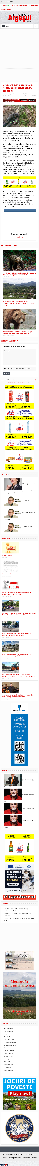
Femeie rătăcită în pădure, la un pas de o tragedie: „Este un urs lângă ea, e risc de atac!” (19, 274)
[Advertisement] (19, 48)
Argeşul (6, 1034)
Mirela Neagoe (8, 1064)
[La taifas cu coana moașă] (13, 820)
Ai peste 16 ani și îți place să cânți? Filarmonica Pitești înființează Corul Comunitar (17, 696)
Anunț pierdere (7, 555)
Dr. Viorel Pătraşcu (9, 1048)
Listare (28, 95)
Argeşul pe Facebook (14, 1158)
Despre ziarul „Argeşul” (30, 1158)
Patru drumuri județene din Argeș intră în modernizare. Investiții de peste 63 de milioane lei (18, 675)
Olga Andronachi (13, 94)
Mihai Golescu (8, 1062)
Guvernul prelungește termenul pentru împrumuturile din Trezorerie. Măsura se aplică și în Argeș (19, 303)
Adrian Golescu (8, 1028)
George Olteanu (9, 1056)
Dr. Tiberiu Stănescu (10, 1045)
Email (34, 95)
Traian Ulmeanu (8, 1070)
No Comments (7, 95)
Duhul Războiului (27, 526)
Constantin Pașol (9, 1039)
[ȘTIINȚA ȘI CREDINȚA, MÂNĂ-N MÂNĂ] (13, 780)
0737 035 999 (14, 6)
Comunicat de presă (9, 574)
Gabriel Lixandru (9, 1053)
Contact (3, 6)
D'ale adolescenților (28, 808)
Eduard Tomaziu (9, 1051)
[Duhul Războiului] (13, 526)
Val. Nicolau (7, 1073)
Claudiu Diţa (7, 1037)
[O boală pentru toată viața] (13, 794)
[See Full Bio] (24, 237)
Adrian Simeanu (8, 1031)
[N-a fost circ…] (13, 500)
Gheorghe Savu (8, 1059)
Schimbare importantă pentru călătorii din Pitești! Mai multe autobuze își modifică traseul (19, 614)
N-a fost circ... (26, 500)
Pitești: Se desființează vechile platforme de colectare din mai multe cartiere (16, 634)
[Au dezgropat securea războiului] (13, 512)
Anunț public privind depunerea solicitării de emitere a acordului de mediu (16, 593)
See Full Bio (18, 237)
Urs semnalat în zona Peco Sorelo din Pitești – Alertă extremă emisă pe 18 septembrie (18, 332)
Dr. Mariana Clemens (10, 1042)
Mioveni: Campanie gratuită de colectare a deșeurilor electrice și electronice (16, 655)
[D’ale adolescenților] (13, 808)
